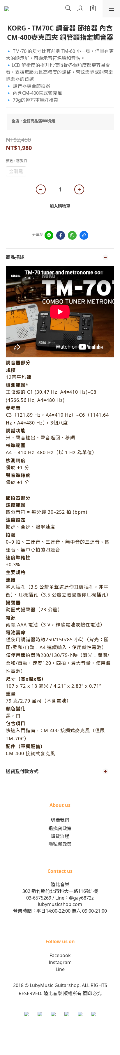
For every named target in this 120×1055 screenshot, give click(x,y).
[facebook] (60, 235)
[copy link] (84, 235)
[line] (49, 235)
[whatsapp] (72, 235)
